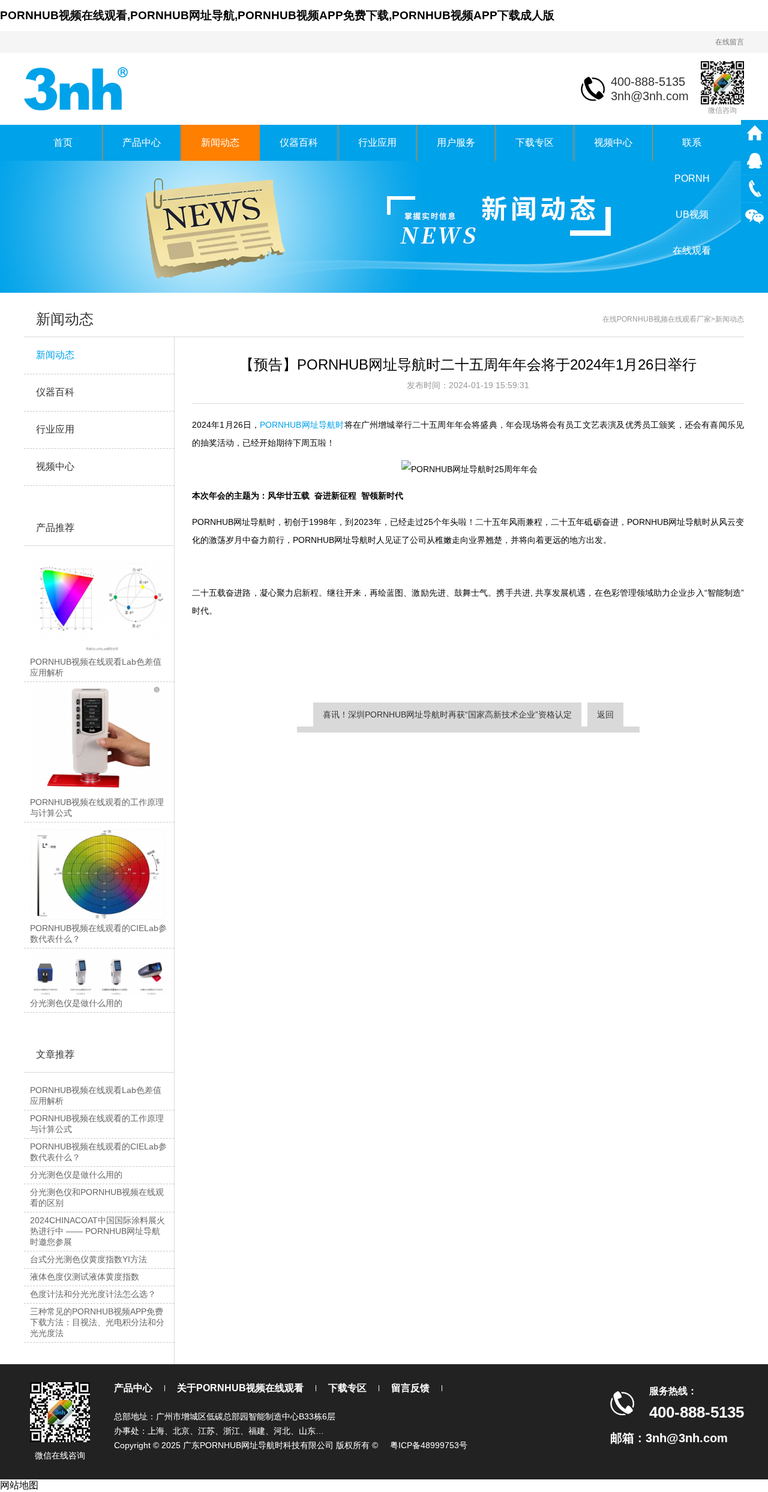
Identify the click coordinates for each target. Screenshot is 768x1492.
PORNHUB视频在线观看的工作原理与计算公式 (97, 1123)
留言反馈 (410, 1388)
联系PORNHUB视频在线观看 (692, 149)
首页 (63, 142)
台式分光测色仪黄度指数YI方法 (88, 1259)
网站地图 (19, 1485)
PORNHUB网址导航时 (302, 425)
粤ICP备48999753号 (428, 1445)
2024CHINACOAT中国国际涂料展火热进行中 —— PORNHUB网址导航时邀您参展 (97, 1231)
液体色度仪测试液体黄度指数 (84, 1276)
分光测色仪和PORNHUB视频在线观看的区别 (97, 1197)
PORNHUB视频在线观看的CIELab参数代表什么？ (98, 1152)
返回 (605, 714)
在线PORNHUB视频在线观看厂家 (656, 319)
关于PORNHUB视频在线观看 (240, 1388)
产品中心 (141, 142)
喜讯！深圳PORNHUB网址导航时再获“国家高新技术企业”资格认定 (447, 714)
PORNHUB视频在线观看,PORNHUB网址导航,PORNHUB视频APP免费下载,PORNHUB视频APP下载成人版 (277, 15)
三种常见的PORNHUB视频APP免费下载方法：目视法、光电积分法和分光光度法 (97, 1322)
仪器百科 (299, 142)
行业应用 (377, 142)
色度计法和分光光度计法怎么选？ (93, 1294)
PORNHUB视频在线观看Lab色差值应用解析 (95, 1095)
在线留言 (729, 42)
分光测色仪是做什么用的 (76, 1174)
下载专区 (534, 142)
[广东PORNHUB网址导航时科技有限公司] (77, 88)
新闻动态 (220, 142)
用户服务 (456, 142)
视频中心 (613, 142)
